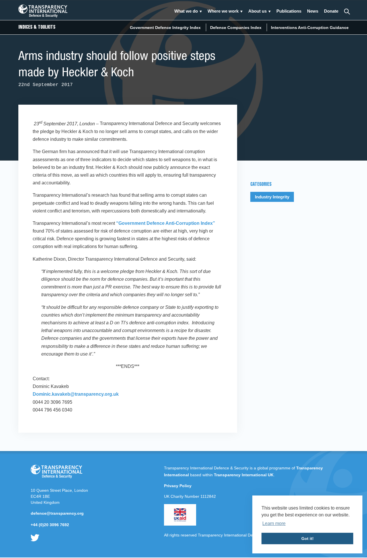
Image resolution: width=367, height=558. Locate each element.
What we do (186, 11)
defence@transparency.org (57, 513)
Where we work (223, 11)
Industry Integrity (272, 196)
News (312, 11)
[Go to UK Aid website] (180, 524)
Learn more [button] (274, 523)
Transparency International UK (244, 475)
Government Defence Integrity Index (165, 27)
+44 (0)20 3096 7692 (50, 524)
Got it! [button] (307, 538)
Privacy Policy (178, 485)
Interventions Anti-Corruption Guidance (310, 27)
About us (257, 11)
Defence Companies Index (235, 27)
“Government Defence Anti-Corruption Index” (165, 223)
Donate (331, 11)
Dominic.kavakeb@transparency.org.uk (76, 394)
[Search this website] (346, 11)
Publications (288, 11)
